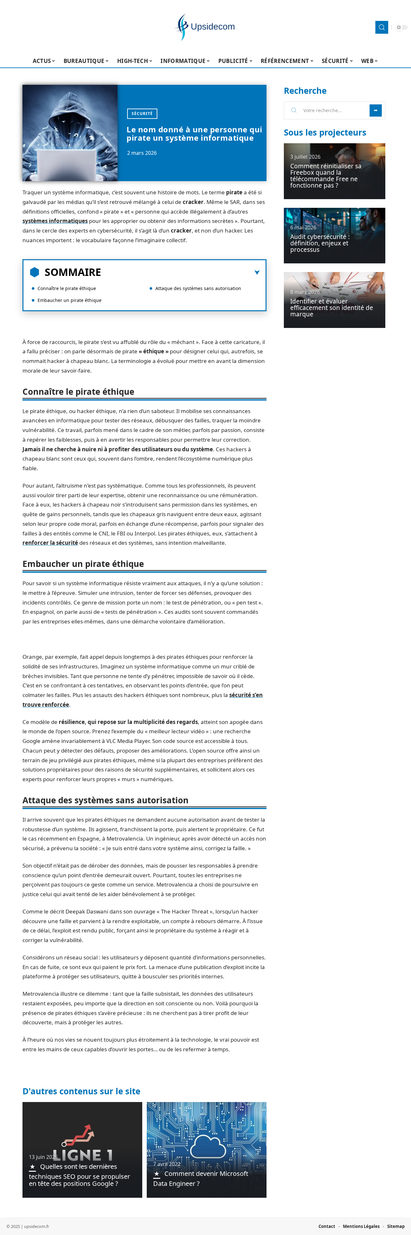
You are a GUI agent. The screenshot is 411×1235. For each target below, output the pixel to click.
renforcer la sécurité (50, 542)
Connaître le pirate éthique (67, 288)
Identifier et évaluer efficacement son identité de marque (331, 307)
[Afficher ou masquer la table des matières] (180, 273)
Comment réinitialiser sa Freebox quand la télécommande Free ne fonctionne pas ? (326, 176)
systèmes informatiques (55, 221)
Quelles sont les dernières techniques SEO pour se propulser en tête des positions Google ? (79, 1175)
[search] (381, 27)
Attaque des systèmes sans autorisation (198, 288)
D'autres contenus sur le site (81, 1091)
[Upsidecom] (205, 27)
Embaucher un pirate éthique (69, 300)
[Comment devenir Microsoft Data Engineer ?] (207, 1150)
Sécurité (142, 113)
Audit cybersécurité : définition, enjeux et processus (320, 243)
